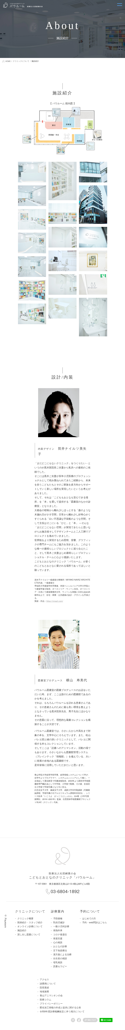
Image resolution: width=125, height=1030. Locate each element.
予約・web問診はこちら (94, 922)
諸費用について (48, 983)
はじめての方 (89, 918)
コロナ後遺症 (60, 934)
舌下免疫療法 (60, 950)
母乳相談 (57, 962)
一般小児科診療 (61, 926)
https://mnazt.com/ (54, 601)
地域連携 (44, 991)
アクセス (44, 979)
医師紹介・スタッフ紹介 (30, 922)
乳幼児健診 (59, 922)
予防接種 (57, 918)
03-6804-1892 (65, 891)
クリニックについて (30, 911)
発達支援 (57, 938)
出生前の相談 (60, 958)
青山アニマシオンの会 (51, 995)
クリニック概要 (25, 918)
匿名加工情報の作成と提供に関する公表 (60, 1007)
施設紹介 (22, 930)
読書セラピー (60, 966)
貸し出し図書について (28, 934)
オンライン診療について (30, 926)
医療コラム (45, 999)
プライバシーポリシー (51, 1003)
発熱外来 (57, 930)
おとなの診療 (60, 946)
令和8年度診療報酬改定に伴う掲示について (62, 1011)
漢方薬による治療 (62, 954)
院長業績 (44, 987)
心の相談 (57, 942)
